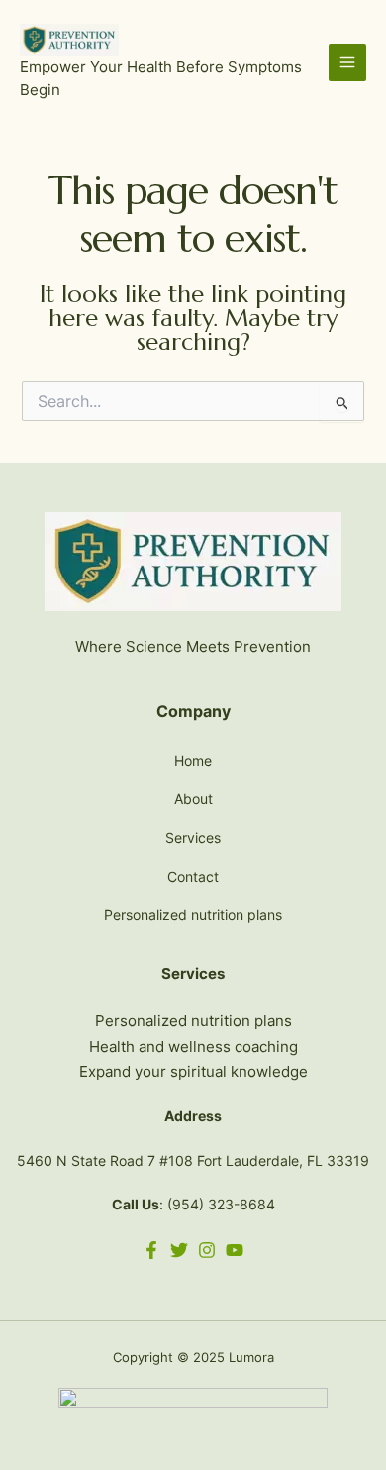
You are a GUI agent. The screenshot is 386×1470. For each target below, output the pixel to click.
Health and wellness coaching (193, 1046)
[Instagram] (207, 1250)
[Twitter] (179, 1250)
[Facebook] (151, 1250)
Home (193, 760)
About (193, 798)
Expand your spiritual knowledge (193, 1071)
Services (193, 837)
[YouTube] (234, 1250)
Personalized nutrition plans (193, 914)
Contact (193, 876)
